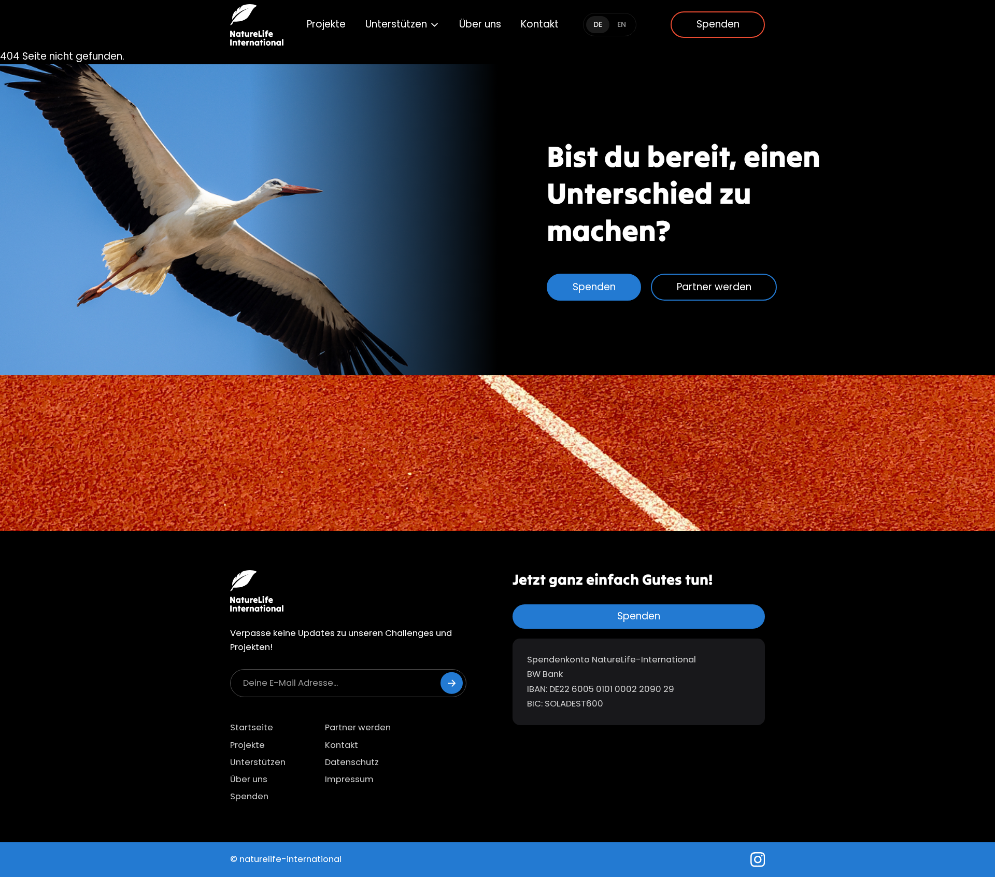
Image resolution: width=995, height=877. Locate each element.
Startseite (251, 727)
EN (621, 24)
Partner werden (714, 287)
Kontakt (540, 24)
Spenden (718, 24)
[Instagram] (757, 859)
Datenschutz (352, 762)
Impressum (349, 779)
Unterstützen (396, 24)
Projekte (326, 24)
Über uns (480, 24)
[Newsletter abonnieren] (451, 683)
